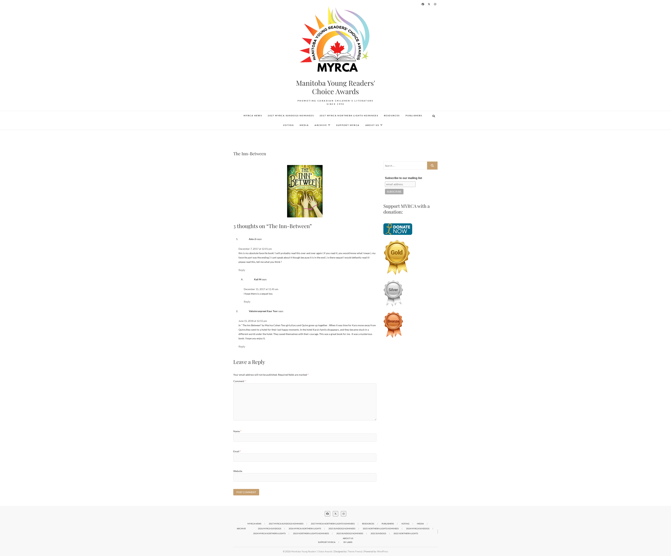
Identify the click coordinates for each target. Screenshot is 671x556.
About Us (372, 125)
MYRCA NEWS (253, 115)
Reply (242, 270)
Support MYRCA (347, 125)
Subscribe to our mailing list (403, 178)
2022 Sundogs (378, 533)
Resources (392, 115)
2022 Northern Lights (406, 533)
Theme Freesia (355, 551)
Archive (321, 125)
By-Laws (348, 542)
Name (237, 431)
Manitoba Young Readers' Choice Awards (335, 87)
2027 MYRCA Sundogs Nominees (291, 115)
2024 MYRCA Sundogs (417, 528)
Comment (239, 381)
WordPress (382, 551)
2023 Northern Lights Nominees (311, 533)
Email (237, 451)
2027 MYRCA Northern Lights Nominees (349, 115)
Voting (288, 125)
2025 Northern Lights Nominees (381, 528)
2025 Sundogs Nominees (342, 528)
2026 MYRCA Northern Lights (305, 528)
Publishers (414, 115)
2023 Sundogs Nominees (349, 533)
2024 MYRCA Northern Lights (269, 533)
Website (237, 471)
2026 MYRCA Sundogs (269, 528)
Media (304, 125)
